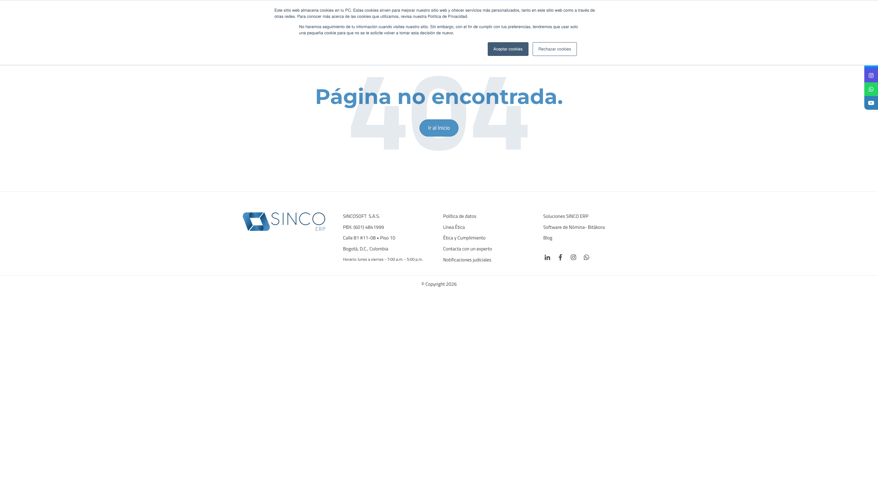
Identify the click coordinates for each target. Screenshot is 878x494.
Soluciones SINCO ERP (566, 216)
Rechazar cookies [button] (554, 49)
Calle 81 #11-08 (359, 238)
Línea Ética (454, 227)
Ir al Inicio (439, 128)
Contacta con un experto (467, 249)
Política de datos (459, 216)
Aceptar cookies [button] (508, 49)
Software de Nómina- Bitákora (574, 227)
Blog (548, 238)
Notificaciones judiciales (467, 260)
